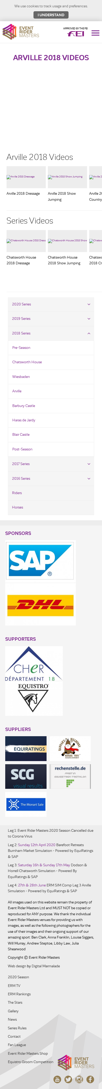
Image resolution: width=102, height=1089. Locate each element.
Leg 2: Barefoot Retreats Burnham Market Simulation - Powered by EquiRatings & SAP (50, 851)
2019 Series (21, 319)
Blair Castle (21, 435)
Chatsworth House (27, 362)
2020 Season (18, 977)
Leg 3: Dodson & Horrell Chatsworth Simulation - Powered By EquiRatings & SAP (47, 871)
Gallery (13, 1011)
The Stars (15, 1002)
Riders (17, 493)
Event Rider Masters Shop (28, 1054)
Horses (17, 507)
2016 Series (21, 479)
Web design (17, 966)
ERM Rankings (19, 994)
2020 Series (21, 304)
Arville (16, 391)
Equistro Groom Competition (30, 1062)
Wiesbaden (21, 377)
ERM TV (14, 986)
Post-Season (22, 449)
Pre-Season (21, 348)
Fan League (17, 1045)
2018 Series (21, 333)
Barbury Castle (23, 406)
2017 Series (21, 464)
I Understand (51, 15)
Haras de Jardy (23, 420)
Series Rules (17, 1028)
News (12, 1019)
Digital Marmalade (46, 966)
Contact (14, 1036)
